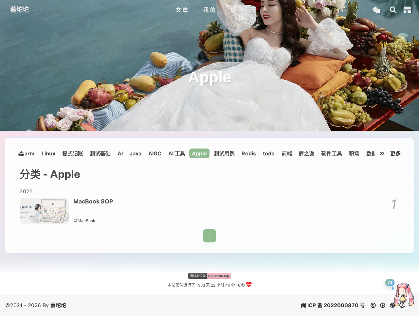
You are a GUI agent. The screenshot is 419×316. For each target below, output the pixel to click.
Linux (48, 153)
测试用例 (224, 153)
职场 (354, 153)
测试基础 (100, 153)
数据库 (374, 153)
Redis (249, 153)
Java (135, 153)
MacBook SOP (93, 201)
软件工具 (331, 153)
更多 (395, 153)
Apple (199, 153)
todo (269, 153)
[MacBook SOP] (44, 211)
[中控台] (407, 9)
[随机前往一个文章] (376, 10)
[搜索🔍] (393, 10)
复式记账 (72, 153)
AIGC (154, 153)
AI (120, 153)
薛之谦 (306, 153)
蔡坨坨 (58, 305)
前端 (287, 153)
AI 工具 (176, 153)
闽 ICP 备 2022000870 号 (333, 305)
